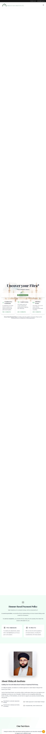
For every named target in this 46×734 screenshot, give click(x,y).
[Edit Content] (43, 731)
